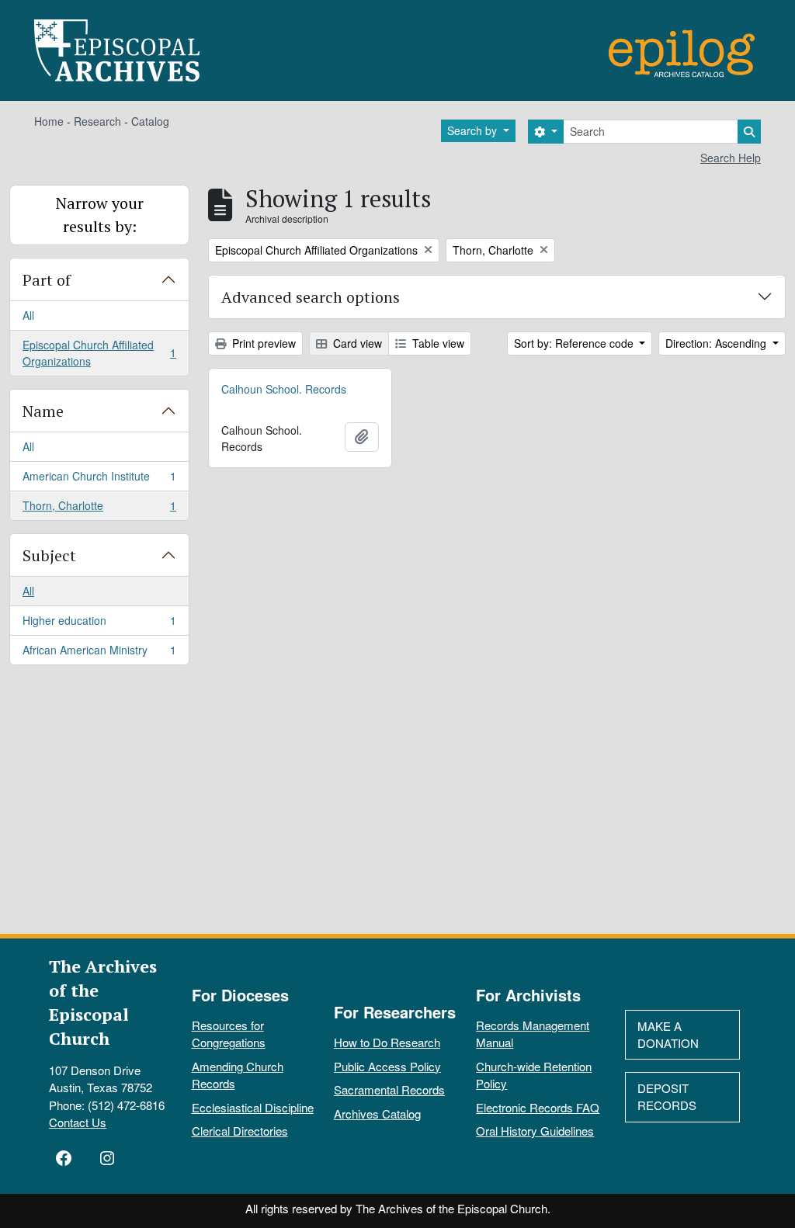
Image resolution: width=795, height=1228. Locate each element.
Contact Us (77, 1122)
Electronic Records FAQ (537, 1107)
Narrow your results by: (100, 215)
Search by (473, 130)
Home (49, 121)
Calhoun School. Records (283, 389)
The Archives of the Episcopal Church (103, 1002)
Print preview (262, 343)
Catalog (150, 121)
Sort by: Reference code (575, 343)
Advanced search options (310, 296)
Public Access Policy (387, 1066)
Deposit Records (666, 1097)
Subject (49, 555)
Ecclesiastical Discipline (253, 1107)
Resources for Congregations (229, 1034)
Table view (436, 343)
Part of (47, 279)
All (28, 315)
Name (43, 411)
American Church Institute (99, 479)
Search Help (730, 157)
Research (97, 121)
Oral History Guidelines (535, 1130)
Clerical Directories (240, 1130)
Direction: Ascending (717, 343)
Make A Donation (668, 1035)
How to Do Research (387, 1042)
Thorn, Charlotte (99, 509)
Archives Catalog (377, 1113)
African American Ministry (99, 653)
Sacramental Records (389, 1089)
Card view (356, 343)
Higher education (99, 624)
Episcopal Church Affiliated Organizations (99, 353)
